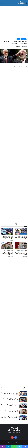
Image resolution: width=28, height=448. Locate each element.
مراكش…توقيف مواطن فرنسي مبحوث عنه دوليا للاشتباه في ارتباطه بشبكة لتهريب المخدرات (7, 253)
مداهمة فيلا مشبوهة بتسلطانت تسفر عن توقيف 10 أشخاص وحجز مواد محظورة (21, 237)
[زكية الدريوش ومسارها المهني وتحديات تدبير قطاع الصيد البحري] (23, 411)
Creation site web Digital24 (14, 442)
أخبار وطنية (24, 39)
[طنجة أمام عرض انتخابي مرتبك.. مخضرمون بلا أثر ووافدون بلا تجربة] (23, 405)
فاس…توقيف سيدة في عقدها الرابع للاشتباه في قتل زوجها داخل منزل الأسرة (7, 237)
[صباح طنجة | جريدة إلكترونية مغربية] (21, 3)
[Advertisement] (14, 21)
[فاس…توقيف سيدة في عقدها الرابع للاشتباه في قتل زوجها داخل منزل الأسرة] (7, 231)
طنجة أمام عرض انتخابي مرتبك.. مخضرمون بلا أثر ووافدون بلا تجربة (9, 404)
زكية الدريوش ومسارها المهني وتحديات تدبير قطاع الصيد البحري (10, 410)
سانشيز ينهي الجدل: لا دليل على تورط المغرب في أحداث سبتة (10, 398)
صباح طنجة (24, 46)
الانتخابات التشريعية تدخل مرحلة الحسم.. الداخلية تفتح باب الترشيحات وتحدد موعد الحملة (21, 253)
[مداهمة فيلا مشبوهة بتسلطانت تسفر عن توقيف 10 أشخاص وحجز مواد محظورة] (21, 231)
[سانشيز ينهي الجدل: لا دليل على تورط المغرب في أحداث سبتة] (23, 399)
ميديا (18, 39)
